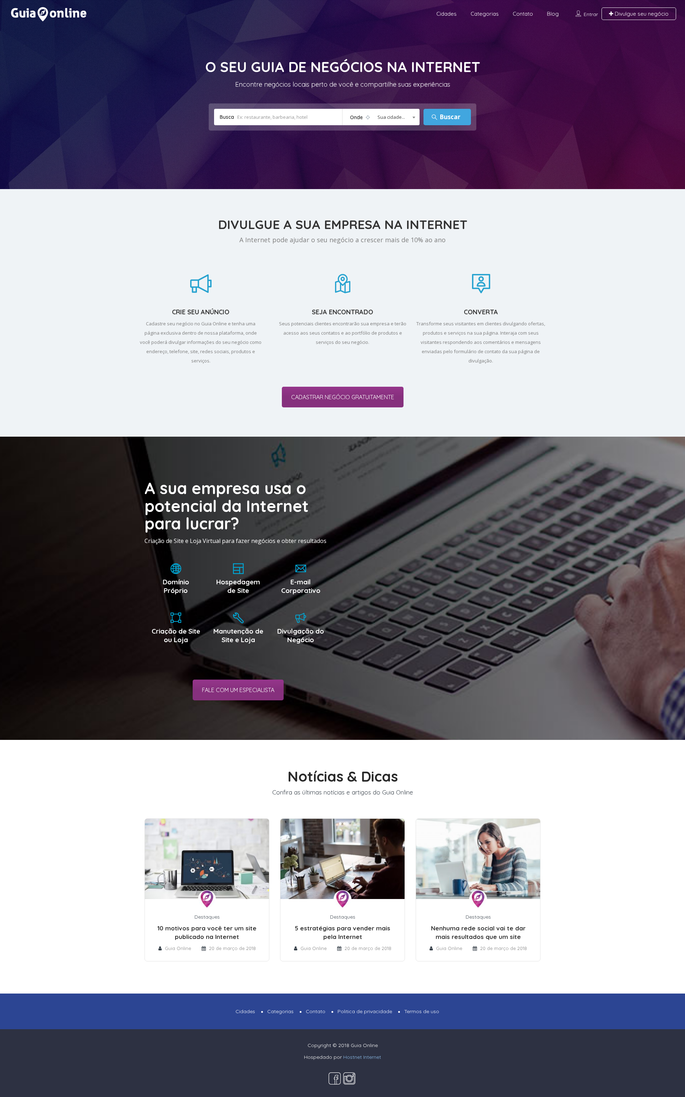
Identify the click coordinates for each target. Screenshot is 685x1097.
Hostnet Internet (362, 1057)
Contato (523, 13)
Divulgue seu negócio (641, 13)
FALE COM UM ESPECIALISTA (238, 690)
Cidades (446, 13)
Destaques (207, 917)
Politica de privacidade (365, 1011)
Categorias (485, 13)
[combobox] (381, 117)
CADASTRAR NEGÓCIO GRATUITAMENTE (342, 397)
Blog (553, 13)
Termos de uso (421, 1011)
